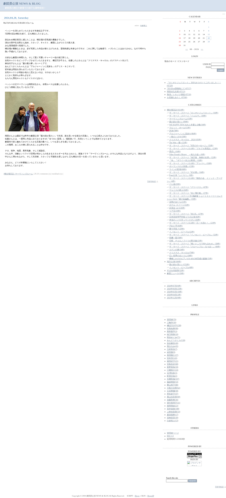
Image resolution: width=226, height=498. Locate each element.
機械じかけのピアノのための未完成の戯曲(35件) (190, 258)
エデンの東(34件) (176, 250)
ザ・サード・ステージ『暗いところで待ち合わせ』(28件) (194, 244)
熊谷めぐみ (172, 337)
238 (179, 325)
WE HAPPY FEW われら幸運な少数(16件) (187, 125)
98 (177, 328)
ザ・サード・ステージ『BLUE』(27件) (186, 214)
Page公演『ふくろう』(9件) (181, 175)
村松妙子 (171, 394)
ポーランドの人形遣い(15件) (181, 166)
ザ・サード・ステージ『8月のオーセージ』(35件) (191, 145)
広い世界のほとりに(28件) (180, 255)
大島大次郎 (172, 388)
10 (177, 334)
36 (175, 322)
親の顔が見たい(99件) (178, 122)
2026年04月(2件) (174, 295)
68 (177, 364)
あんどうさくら (174, 340)
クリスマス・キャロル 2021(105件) (185, 139)
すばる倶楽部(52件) (175, 270)
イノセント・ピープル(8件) (181, 267)
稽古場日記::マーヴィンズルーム (18, 174)
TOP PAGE (151, 181)
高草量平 (171, 331)
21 (177, 361)
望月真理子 (172, 403)
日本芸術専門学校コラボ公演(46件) (184, 217)
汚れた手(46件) (175, 226)
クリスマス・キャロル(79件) (181, 252)
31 (179, 403)
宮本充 (170, 358)
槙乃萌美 (171, 334)
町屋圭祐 (171, 376)
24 (177, 370)
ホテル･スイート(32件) (179, 205)
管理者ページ (173, 433)
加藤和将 (171, 400)
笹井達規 (171, 409)
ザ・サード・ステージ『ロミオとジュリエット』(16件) (193, 113)
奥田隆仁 (171, 355)
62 (179, 388)
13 (177, 421)
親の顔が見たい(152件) (179, 264)
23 (177, 406)
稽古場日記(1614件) (175, 110)
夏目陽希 (171, 415)
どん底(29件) (175, 184)
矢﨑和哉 (171, 379)
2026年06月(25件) (174, 289)
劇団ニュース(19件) (175, 273)
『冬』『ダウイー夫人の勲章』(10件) (185, 160)
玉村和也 (171, 349)
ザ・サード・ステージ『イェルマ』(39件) (187, 116)
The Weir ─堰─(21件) (178, 142)
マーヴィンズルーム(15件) (180, 119)
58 (177, 391)
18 (177, 367)
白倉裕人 (143, 25)
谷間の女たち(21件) (177, 202)
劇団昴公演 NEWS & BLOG (22, 3)
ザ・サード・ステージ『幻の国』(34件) (186, 172)
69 (179, 397)
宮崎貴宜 (171, 418)
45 (177, 346)
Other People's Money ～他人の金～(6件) (187, 154)
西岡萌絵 (171, 406)
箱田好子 (171, 361)
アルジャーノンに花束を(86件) (182, 134)
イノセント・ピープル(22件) (181, 232)
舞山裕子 (171, 385)
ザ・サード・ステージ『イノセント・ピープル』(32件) (193, 235)
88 (177, 385)
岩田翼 (170, 352)
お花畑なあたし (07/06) (177, 97)
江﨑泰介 (171, 370)
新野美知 (171, 367)
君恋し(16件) (175, 151)
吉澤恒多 (171, 373)
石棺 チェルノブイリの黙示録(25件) (185, 241)
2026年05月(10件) (174, 292)
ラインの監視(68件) (177, 169)
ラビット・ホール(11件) (179, 128)
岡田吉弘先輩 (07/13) (176, 91)
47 (177, 394)
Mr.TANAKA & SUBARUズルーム (18, 23)
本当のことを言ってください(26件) (184, 220)
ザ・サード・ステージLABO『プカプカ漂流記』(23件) (193, 148)
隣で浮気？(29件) (176, 229)
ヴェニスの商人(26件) (178, 190)
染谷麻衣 (171, 343)
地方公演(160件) (174, 261)
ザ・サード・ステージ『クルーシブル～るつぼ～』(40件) (194, 247)
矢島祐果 (171, 328)
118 (182, 340)
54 (177, 382)
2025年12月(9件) (174, 298)
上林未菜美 (172, 412)
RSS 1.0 (170, 436)
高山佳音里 (172, 397)
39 (177, 418)
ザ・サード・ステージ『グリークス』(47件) (188, 187)
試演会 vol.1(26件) (177, 208)
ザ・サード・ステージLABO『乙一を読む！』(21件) (192, 223)
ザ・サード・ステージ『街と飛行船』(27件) (188, 193)
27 (177, 355)
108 (177, 409)
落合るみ (171, 346)
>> (202, 49)
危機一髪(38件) (175, 238)
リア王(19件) (175, 211)
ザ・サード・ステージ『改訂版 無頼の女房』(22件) (192, 157)
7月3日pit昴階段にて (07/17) (179, 88)
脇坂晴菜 (171, 382)
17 (177, 415)
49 (177, 343)
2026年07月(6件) (174, 286)
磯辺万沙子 (172, 325)
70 (175, 319)
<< (186, 49)
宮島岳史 (171, 364)
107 (177, 379)
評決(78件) (174, 131)
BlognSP (150, 496)
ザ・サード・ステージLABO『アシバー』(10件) (190, 163)
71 (179, 337)
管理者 (170, 319)
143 (175, 358)
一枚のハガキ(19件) (177, 136)
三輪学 (170, 322)
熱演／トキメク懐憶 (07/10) (179, 94)
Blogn (137, 496)
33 (179, 412)
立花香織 (171, 391)
